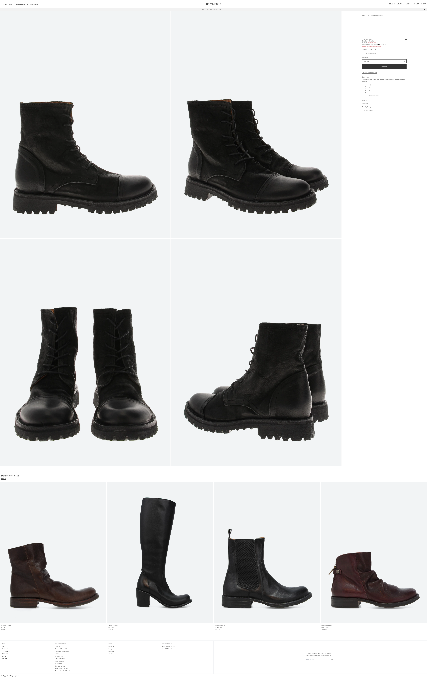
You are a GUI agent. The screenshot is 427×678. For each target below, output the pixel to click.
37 (111, 627)
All (368, 15)
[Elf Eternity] (53, 552)
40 (1, 627)
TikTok (111, 654)
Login (408, 4)
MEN (10, 4)
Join (332, 659)
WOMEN (4, 4)
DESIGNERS (34, 4)
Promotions (5, 654)
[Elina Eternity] (374, 552)
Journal (400, 4)
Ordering (57, 646)
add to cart (384, 67)
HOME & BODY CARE (21, 4)
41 (4, 627)
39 (116, 627)
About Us (4, 646)
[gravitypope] (213, 4)
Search (392, 4)
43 (8, 627)
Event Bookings (59, 661)
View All (3, 478)
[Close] (425, 10)
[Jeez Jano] (160, 552)
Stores (4, 656)
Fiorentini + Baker (367, 39)
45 (13, 627)
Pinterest (111, 651)
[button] (384, 45)
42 (6, 627)
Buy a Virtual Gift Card (168, 646)
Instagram (111, 649)
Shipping (57, 654)
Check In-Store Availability (369, 73)
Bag (423, 4)
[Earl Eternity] (267, 552)
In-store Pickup (59, 656)
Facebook (111, 646)
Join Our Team (6, 651)
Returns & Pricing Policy (62, 651)
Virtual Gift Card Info (168, 649)
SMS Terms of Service (61, 668)
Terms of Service (60, 666)
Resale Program (59, 659)
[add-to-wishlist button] (406, 39)
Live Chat (4, 659)
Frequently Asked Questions (63, 671)
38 (113, 627)
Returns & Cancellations (62, 649)
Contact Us (5, 649)
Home (363, 15)
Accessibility (58, 663)
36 (108, 627)
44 (11, 627)
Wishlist (416, 4)
